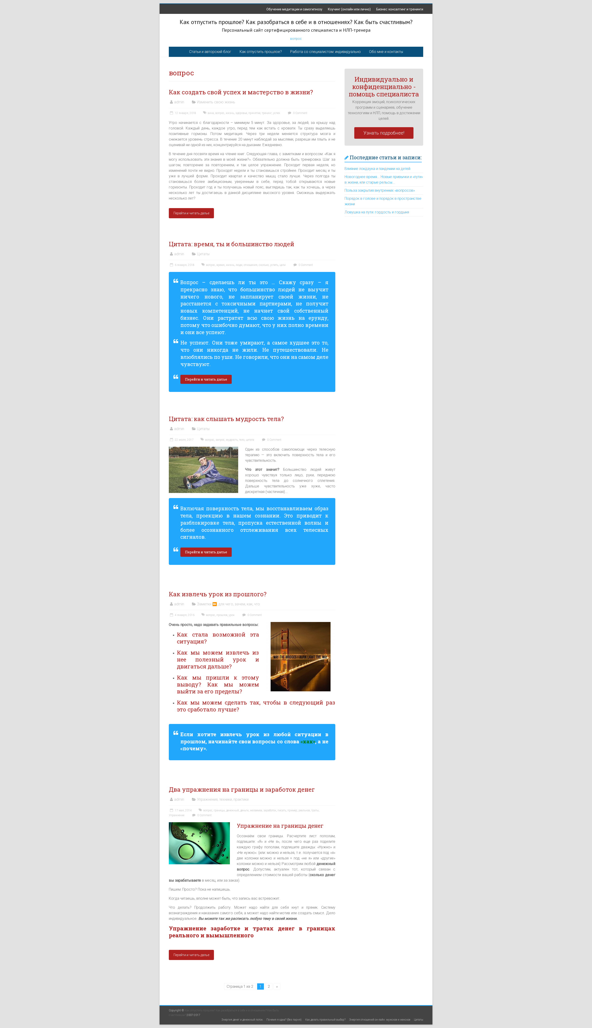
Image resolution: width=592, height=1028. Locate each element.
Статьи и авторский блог (210, 51)
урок (231, 615)
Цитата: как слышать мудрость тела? (227, 419)
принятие (254, 113)
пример (292, 810)
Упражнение (176, 815)
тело (241, 439)
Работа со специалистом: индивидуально (325, 51)
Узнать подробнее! (384, 133)
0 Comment (299, 113)
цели (283, 265)
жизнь (230, 113)
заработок (269, 810)
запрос (220, 439)
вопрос (296, 38)
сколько (264, 265)
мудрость (232, 439)
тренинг (267, 113)
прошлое (221, 615)
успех (276, 113)
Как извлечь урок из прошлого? (217, 594)
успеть (274, 265)
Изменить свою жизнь (216, 102)
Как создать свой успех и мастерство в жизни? (241, 92)
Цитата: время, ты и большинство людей (231, 244)
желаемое (256, 810)
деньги (244, 810)
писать (282, 810)
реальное (304, 810)
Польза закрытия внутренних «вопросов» (380, 190)
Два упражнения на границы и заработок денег (242, 789)
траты (315, 810)
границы (219, 810)
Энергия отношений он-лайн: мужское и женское (379, 1019)
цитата (250, 439)
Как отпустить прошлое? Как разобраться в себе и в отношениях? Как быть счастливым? (296, 22)
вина (211, 113)
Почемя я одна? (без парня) (284, 1019)
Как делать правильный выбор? (325, 1019)
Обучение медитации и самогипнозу (294, 9)
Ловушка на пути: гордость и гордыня (377, 212)
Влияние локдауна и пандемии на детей (377, 168)
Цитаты (203, 254)
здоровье (241, 113)
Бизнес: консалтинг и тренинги (399, 9)
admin (179, 102)
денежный (232, 810)
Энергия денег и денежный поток (242, 1019)
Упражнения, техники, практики (223, 799)
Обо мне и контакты (386, 51)
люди (239, 265)
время (220, 265)
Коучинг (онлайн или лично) (349, 9)
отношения (250, 265)
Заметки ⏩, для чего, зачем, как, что (228, 604)
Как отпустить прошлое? (261, 51)
